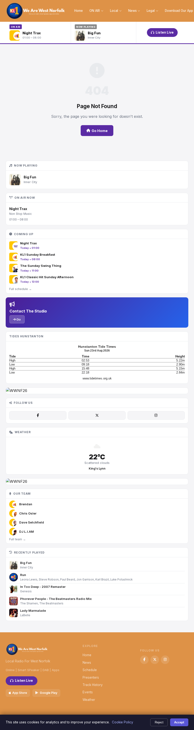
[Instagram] (156, 415)
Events (88, 692)
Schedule (90, 670)
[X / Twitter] (97, 415)
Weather (89, 700)
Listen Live (165, 32)
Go (18, 319)
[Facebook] (37, 415)
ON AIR (94, 11)
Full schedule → (20, 289)
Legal (151, 11)
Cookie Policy (122, 722)
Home (78, 11)
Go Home (100, 131)
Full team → (17, 539)
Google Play (48, 693)
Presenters (91, 677)
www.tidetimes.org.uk (97, 378)
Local (114, 11)
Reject (159, 722)
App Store (19, 693)
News (132, 11)
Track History (93, 685)
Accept (179, 722)
